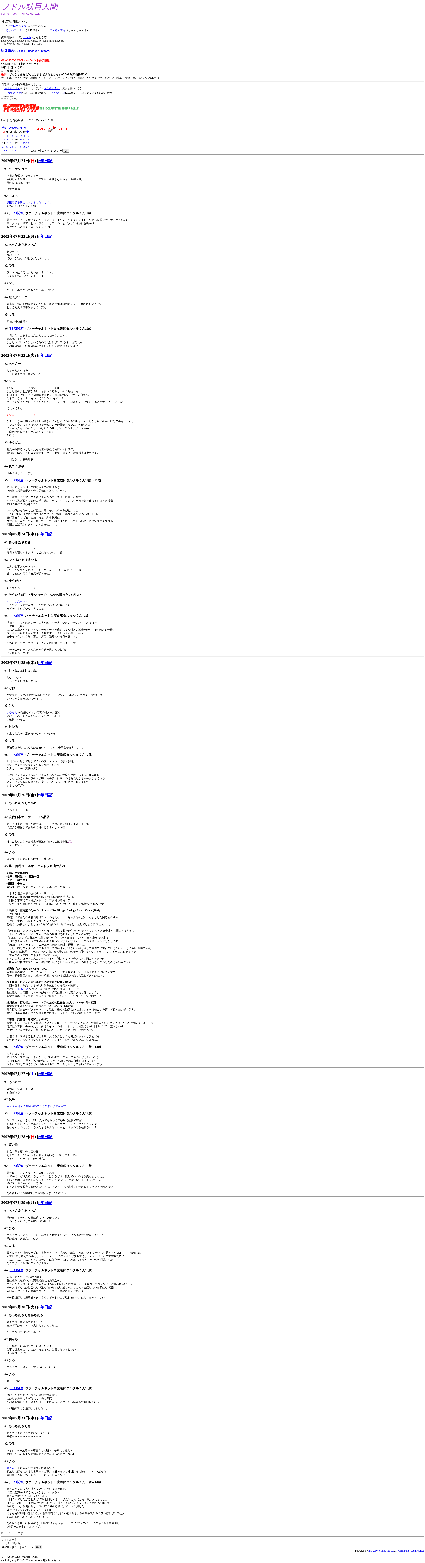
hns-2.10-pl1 (375, 1550)
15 (7, 143)
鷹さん (11, 1468)
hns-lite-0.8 (388, 1550)
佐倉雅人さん (52, 88)
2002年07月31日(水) (18, 1418)
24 (16, 146)
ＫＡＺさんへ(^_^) (17, 601)
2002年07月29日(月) (18, 1202)
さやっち (12, 712)
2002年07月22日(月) (18, 236)
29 (7, 150)
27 (27, 146)
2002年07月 (15, 127)
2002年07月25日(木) (18, 662)
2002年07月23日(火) (18, 355)
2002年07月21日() (18, 161)
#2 (6, 196)
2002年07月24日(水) (18, 534)
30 (11, 150)
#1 (6, 168)
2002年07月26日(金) (18, 795)
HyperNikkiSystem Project (409, 1550)
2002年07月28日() (18, 1137)
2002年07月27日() (18, 1074)
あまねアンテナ (15, 30)
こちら (27, 37)
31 (16, 150)
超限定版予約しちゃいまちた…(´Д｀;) (29, 202)
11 (21, 139)
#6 (6, 328)
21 (3, 146)
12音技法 (23, 989)
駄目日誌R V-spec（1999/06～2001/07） (27, 50)
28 (3, 150)
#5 (6, 314)
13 (27, 139)
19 (24, 143)
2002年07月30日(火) (18, 1307)
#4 (6, 297)
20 (27, 143)
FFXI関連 (16, 213)
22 (7, 146)
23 (11, 146)
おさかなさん (12, 88)
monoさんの (15, 92)
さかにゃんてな (17, 25)
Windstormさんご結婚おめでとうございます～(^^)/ (36, 1106)
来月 (26, 127)
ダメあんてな (58, 30)
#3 (6, 213)
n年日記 (45, 161)
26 (24, 146)
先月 (5, 127)
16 (11, 143)
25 (21, 146)
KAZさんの (58, 92)
